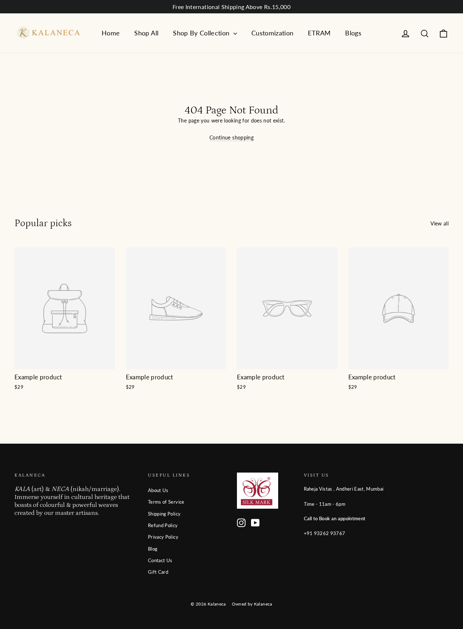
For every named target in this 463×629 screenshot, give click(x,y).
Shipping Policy (164, 514)
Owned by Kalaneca (252, 604)
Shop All (146, 33)
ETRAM (319, 33)
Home (111, 33)
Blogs (353, 33)
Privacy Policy (163, 537)
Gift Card (158, 572)
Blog (152, 549)
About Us (158, 490)
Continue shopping (231, 137)
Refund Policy (163, 525)
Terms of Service (166, 502)
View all (439, 223)
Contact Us (160, 560)
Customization (272, 33)
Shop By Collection (202, 33)
